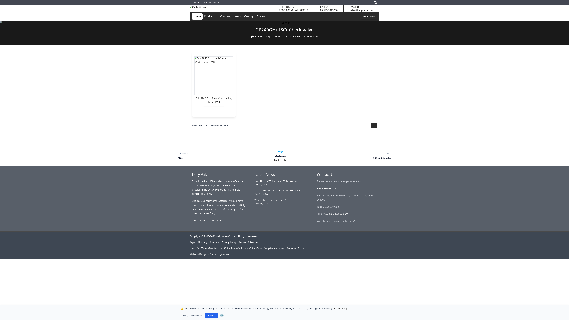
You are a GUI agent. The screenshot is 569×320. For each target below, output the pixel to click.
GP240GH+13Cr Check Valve (303, 36)
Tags (268, 36)
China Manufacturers (236, 248)
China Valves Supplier (261, 248)
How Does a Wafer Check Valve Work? (275, 181)
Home (197, 16)
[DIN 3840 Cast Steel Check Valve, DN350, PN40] (213, 75)
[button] (217, 16)
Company (225, 16)
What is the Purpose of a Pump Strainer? (277, 190)
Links (192, 248)
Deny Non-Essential (192, 315)
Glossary (202, 242)
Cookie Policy (340, 308)
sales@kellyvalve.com (361, 10)
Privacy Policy (228, 242)
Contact (260, 16)
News (238, 16)
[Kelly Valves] (199, 9)
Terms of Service (248, 242)
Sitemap (214, 242)
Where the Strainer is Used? (270, 200)
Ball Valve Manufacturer (210, 248)
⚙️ (222, 315)
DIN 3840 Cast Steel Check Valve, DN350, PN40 (214, 100)
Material (279, 36)
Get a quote (369, 16)
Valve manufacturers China (289, 248)
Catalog (248, 16)
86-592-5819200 (329, 10)
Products (209, 16)
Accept (211, 315)
